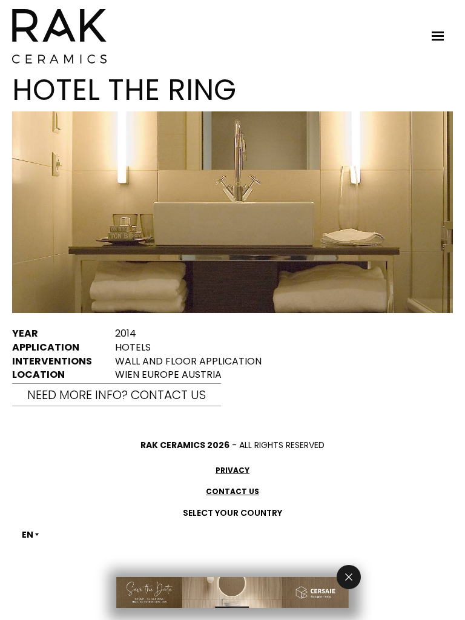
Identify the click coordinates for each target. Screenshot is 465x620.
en (27, 535)
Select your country (232, 513)
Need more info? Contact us (116, 394)
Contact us (232, 491)
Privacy (232, 470)
